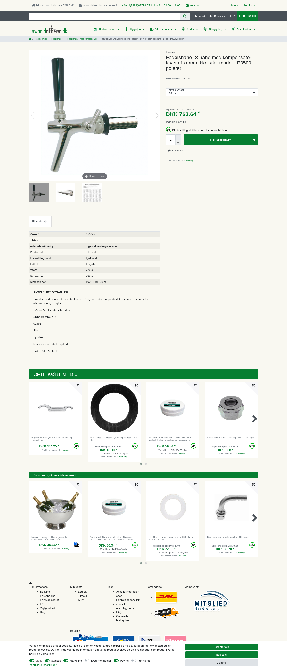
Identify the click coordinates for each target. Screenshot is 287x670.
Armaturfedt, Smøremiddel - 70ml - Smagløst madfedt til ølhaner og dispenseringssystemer (170, 439)
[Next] (157, 115)
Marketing (76, 660)
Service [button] (248, 5)
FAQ (42, 604)
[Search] (185, 16)
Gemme (222, 662)
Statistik (56, 660)
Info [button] (233, 5)
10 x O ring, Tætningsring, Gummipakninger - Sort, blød (114, 439)
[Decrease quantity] (178, 142)
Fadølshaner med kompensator (82, 39)
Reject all (221, 654)
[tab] (40, 221)
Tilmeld (82, 595)
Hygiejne (136, 29)
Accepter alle (222, 646)
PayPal (124, 660)
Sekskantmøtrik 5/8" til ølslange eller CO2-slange (230, 438)
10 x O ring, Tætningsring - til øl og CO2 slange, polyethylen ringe (171, 538)
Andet (191, 29)
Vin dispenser (164, 29)
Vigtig (39, 660)
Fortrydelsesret (49, 599)
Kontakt (194, 5)
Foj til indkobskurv (219, 139)
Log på (82, 591)
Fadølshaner (57, 39)
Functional (143, 660)
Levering (188, 160)
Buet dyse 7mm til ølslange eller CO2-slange (228, 537)
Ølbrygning (216, 29)
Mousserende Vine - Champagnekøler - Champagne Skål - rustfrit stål (50, 538)
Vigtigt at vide (48, 608)
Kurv (81, 599)
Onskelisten (176, 150)
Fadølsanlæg (107, 29)
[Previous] (32, 115)
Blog (42, 612)
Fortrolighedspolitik (128, 599)
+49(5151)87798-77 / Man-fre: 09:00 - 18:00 (152, 5)
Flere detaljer (40, 221)
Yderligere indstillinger (43, 664)
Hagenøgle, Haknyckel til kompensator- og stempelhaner (51, 439)
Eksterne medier (101, 660)
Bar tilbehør (244, 29)
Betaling (45, 591)
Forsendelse (47, 595)
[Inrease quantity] (178, 137)
